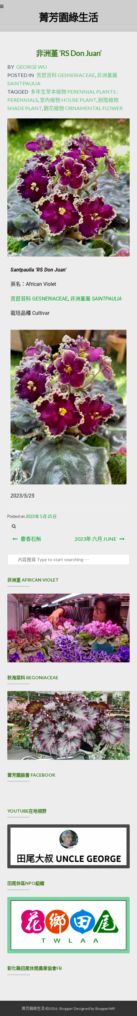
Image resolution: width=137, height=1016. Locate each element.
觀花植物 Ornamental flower (83, 108)
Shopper (66, 1008)
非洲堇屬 (96, 299)
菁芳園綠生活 (68, 17)
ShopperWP (105, 1008)
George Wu (31, 67)
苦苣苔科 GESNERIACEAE (39, 299)
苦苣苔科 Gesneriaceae (65, 75)
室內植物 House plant (68, 100)
